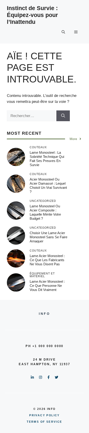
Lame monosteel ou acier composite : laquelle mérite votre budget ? (45, 212)
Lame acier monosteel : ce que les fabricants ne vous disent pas (47, 260)
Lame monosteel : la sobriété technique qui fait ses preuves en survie (47, 159)
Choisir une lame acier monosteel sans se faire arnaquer (48, 237)
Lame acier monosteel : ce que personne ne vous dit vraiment (47, 286)
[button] (63, 32)
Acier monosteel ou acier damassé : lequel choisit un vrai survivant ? (48, 185)
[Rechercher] (63, 115)
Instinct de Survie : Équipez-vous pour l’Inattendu (32, 15)
